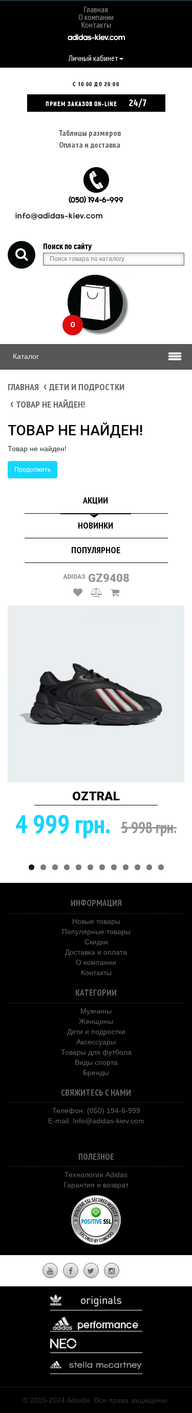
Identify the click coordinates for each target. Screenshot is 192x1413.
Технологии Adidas (96, 1174)
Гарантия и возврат (96, 1185)
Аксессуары (96, 1042)
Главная (96, 9)
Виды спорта (96, 1062)
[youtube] (50, 1271)
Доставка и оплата (96, 952)
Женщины (96, 1021)
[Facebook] (70, 1271)
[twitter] (91, 1271)
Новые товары (96, 921)
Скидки (96, 942)
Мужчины (96, 1011)
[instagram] (111, 1271)
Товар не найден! (50, 404)
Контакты (96, 24)
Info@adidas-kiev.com (108, 1121)
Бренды (96, 1072)
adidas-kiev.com (96, 38)
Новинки (95, 525)
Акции (95, 500)
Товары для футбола (96, 1052)
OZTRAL (96, 796)
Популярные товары (96, 931)
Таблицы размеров (89, 133)
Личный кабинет (93, 58)
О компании (96, 17)
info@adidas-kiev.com (59, 216)
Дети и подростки (86, 387)
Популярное (95, 550)
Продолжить (32, 469)
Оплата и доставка (89, 144)
